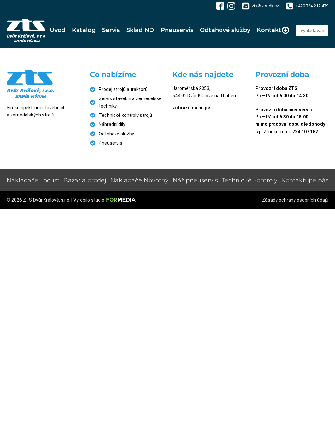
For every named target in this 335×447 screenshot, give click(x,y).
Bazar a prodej (84, 180)
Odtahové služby (225, 30)
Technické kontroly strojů (125, 115)
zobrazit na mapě (191, 107)
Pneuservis (177, 30)
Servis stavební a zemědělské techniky (130, 102)
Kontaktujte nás (304, 180)
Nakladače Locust (33, 180)
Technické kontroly (249, 180)
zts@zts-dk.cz (265, 5)
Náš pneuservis (195, 180)
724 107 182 (305, 131)
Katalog (84, 30)
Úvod (57, 30)
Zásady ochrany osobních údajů (295, 200)
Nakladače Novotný (139, 180)
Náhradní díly (112, 124)
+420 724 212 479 (311, 5)
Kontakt (269, 30)
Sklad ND (140, 30)
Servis (111, 30)
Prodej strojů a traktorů (123, 89)
